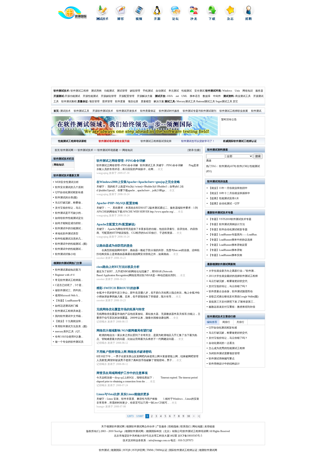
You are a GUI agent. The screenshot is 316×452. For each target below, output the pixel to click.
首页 (56, 110)
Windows (227, 90)
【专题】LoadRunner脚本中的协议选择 (230, 239)
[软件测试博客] (121, 19)
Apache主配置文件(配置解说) (116, 224)
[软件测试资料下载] (212, 19)
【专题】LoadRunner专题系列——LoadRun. (233, 234)
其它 (235, 101)
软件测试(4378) (227, 166)
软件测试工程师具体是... (69, 310)
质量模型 (146, 101)
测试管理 (122, 90)
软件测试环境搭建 (107, 150)
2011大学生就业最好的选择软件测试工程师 (233, 275)
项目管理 (94, 101)
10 (188, 416)
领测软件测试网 (134, 431)
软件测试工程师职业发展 (233, 110)
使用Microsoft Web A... (67, 295)
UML (184, 96)
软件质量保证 (148, 110)
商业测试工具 (243, 96)
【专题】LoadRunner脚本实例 (225, 255)
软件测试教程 (69, 101)
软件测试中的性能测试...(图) (71, 243)
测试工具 (170, 101)
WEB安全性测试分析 (67, 182)
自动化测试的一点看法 (222, 343)
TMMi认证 (161, 450)
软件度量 (120, 101)
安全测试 (199, 90)
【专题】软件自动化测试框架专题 (228, 229)
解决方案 (159, 101)
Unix (237, 90)
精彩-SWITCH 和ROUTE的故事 (118, 288)
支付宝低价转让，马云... (69, 207)
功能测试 (109, 90)
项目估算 (133, 101)
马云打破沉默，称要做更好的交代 (228, 281)
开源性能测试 (90, 96)
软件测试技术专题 (222, 212)
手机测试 (148, 90)
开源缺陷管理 (108, 96)
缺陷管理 (135, 90)
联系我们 (185, 426)
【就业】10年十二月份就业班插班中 (229, 193)
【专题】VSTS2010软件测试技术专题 (230, 219)
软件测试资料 (215, 149)
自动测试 (161, 90)
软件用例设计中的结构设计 (224, 363)
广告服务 (161, 426)
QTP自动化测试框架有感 (69, 192)
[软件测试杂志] (230, 19)
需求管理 (107, 101)
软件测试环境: (213, 90)
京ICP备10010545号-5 (190, 435)
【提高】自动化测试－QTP (224, 203)
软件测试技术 (61, 90)
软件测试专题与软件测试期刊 (199, 110)
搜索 (258, 156)
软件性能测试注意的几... (69, 238)
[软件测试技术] (102, 19)
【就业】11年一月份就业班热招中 (228, 188)
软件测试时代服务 (169, 110)
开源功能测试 (72, 96)
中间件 (217, 96)
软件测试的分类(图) (66, 197)
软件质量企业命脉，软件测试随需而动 (231, 291)
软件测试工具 (81, 110)
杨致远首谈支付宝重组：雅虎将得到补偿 (232, 306)
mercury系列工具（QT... (68, 331)
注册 (196, 150)
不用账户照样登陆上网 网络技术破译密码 (124, 351)
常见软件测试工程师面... (69, 280)
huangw (101, 406)
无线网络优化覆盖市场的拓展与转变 (121, 309)
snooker (101, 257)
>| (199, 416)
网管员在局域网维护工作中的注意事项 (122, 373)
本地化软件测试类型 (66, 233)
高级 (208, 160)
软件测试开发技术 (126, 110)
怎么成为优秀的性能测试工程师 (227, 348)
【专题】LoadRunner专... (69, 300)
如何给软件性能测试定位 (69, 218)
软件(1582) (243, 166)
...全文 (159, 169)
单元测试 (174, 90)
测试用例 (96, 90)
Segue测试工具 (224, 101)
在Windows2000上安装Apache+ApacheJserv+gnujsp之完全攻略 (138, 182)
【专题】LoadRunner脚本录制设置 (228, 244)
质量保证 (82, 101)
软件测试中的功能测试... (69, 228)
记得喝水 (102, 321)
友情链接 (209, 426)
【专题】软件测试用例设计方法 (227, 224)
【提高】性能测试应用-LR (224, 198)
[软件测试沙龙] (194, 19)
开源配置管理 (126, 96)
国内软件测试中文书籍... (69, 316)
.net (177, 96)
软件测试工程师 (80, 90)
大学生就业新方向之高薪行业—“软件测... (232, 270)
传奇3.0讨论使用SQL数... (69, 336)
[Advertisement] (158, 55)
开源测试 (59, 96)
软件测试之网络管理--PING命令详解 (121, 160)
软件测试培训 (215, 181)
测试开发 (160, 96)
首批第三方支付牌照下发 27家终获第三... (232, 301)
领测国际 (116, 450)
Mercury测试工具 (186, 101)
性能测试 (186, 90)
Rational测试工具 (205, 101)
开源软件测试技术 (102, 110)
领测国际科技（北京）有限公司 (164, 431)
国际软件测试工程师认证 (183, 450)
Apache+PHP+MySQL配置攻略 (117, 203)
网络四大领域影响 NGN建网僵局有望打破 (124, 330)
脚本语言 (195, 96)
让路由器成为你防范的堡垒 (115, 245)
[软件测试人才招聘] (249, 19)
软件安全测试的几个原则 (69, 187)
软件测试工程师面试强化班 (156, 141)
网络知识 (247, 90)
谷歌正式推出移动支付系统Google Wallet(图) (233, 296)
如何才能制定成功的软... (69, 223)
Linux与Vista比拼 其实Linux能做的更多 (123, 394)
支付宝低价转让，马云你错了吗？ (228, 286)
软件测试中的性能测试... (69, 248)
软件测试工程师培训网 (196, 431)
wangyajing (102, 173)
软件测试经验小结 (65, 254)
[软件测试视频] (139, 19)
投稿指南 (173, 426)
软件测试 (104, 450)
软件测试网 (66, 150)
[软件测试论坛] (175, 19)
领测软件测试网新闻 (224, 264)
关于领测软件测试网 (112, 426)
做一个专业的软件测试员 (69, 341)
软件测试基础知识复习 (68, 269)
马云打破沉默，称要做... (69, 202)
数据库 (206, 96)
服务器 (259, 90)
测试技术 (65, 110)
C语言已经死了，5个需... (69, 285)
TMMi (150, 450)
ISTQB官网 (138, 450)
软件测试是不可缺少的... (69, 212)
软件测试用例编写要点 (222, 358)
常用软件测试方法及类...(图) (71, 326)
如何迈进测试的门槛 (66, 305)
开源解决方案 (144, 96)
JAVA (170, 96)
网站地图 (197, 426)
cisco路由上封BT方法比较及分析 (118, 266)
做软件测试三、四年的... (69, 290)
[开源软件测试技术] (157, 19)
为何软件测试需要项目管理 (224, 353)
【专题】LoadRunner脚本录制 (225, 250)
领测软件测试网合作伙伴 (140, 426)
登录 (191, 150)
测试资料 (228, 96)
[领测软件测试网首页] (69, 18)
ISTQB (126, 450)
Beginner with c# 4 (64, 274)
